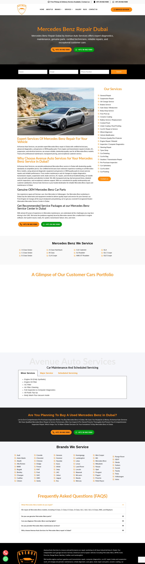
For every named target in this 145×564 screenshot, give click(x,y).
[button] (72, 504)
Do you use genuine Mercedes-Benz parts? (36, 516)
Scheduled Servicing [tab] (67, 373)
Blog (85, 9)
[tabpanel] (72, 387)
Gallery (78, 9)
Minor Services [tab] (28, 373)
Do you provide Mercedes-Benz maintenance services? (40, 526)
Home (42, 9)
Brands (58, 9)
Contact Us (93, 9)
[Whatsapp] (5, 559)
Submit (118, 72)
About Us (49, 9)
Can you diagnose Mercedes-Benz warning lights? (38, 521)
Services (68, 9)
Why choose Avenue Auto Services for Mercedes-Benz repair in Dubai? (46, 530)
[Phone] (5, 552)
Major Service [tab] (46, 373)
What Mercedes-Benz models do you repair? (37, 505)
